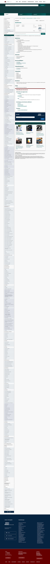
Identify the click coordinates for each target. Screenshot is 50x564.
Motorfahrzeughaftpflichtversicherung (9, 210)
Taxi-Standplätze (6, 471)
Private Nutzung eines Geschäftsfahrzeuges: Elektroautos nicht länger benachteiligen (20, 133)
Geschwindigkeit (6, 307)
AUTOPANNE (5, 340)
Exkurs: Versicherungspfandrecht (8, 245)
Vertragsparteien (6, 124)
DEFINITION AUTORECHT (7, 23)
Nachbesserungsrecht (7, 173)
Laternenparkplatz (7, 393)
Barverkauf (6, 427)
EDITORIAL (5, 19)
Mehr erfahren (39, 558)
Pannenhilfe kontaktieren (7, 344)
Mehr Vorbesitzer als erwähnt (8, 155)
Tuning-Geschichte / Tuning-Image (8, 79)
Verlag (44, 1)
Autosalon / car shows (7, 41)
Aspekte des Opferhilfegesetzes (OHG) (9, 361)
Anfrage (8, 532)
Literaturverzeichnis (6, 509)
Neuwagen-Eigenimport (7, 50)
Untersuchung (6, 160)
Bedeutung (6, 299)
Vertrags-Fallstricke (7, 97)
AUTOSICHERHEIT (6, 32)
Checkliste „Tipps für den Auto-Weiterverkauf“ (8, 495)
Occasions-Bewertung (7, 120)
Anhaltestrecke (6, 317)
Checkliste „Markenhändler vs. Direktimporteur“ (8, 492)
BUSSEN (5, 481)
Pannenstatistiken (20, 104)
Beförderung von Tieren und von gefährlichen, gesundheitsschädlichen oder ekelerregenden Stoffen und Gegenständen (9, 295)
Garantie (6, 107)
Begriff (5, 269)
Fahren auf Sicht (6, 311)
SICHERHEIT (18, 58)
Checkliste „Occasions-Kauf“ (8, 501)
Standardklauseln (7, 111)
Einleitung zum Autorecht (7, 18)
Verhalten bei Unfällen (7, 348)
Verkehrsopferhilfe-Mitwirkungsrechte (9, 362)
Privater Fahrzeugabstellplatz (8, 392)
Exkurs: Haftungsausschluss (8, 227)
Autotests (6, 40)
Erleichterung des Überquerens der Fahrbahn (8, 321)
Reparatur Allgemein (7, 369)
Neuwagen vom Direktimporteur (8, 49)
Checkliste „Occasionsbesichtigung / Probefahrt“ (8, 497)
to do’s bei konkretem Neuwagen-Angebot (9, 89)
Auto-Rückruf (6, 334)
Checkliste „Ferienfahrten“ (7, 505)
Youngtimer (6, 75)
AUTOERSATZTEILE (6, 383)
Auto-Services (6, 335)
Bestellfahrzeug (6, 57)
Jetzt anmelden (21, 557)
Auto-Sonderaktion (7, 63)
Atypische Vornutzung (7, 150)
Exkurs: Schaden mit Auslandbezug (8, 244)
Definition (6, 186)
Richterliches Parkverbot (7, 409)
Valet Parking (6, 401)
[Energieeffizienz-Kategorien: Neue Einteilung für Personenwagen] (30, 141)
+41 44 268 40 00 (9, 535)
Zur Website (8, 557)
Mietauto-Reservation (7, 450)
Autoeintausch (6, 428)
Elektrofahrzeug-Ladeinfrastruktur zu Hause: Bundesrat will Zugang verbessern (40, 146)
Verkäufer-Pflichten (7, 132)
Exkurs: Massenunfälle (7, 246)
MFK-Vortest (6, 260)
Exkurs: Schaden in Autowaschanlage (8, 339)
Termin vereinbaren (10, 538)
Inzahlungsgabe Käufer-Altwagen (8, 115)
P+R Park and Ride (7, 396)
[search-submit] (42, 5)
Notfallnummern (6, 343)
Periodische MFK (6, 256)
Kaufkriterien (6, 35)
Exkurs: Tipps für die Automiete (8, 458)
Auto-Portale (6, 54)
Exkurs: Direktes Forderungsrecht (8, 237)
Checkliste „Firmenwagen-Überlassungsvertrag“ (7, 506)
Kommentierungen (31, 1)
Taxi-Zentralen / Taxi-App (7, 472)
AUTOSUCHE (5, 84)
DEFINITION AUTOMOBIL (7, 22)
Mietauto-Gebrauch (7, 453)
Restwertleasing (6, 194)
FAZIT (5, 486)
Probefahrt (6, 277)
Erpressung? (6, 418)
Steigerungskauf (6, 141)
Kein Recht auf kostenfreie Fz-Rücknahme (9, 437)
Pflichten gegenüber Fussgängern (8, 318)
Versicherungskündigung (7, 219)
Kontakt (9, 511)
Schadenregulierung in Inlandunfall (8, 365)
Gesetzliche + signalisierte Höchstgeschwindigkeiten (7, 314)
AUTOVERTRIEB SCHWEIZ (7, 27)
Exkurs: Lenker (6, 224)
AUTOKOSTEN (5, 28)
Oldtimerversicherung (7, 218)
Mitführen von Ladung (7, 291)
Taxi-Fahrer (6, 475)
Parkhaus (6, 397)
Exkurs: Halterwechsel (7, 223)
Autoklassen (18, 52)
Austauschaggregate (7, 387)
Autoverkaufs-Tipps (7, 435)
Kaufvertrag (6, 98)
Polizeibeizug (6, 352)
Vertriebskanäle (6, 45)
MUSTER (5, 508)
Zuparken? (6, 406)
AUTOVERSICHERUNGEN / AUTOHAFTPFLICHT (7, 206)
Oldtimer (6, 76)
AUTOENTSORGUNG (6, 436)
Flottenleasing (6, 190)
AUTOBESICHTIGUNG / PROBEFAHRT (8, 85)
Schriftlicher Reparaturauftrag (8, 371)
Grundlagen (6, 270)
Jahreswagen (6, 62)
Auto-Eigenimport (6, 116)
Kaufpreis (6, 102)
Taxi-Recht (6, 467)
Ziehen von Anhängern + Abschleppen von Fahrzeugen (9, 293)
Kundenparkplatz (6, 400)
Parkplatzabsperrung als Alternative (8, 419)
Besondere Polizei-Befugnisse (8, 273)
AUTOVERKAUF (6, 422)
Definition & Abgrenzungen (7, 462)
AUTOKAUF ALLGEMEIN (6, 88)
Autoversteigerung (7, 432)
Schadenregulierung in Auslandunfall (8, 366)
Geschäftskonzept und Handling (8, 449)
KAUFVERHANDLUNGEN (6, 93)
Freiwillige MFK (6, 257)
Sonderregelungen (7, 306)
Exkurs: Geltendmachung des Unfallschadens (8, 248)
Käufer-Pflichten (6, 110)
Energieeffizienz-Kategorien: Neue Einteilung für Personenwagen (29, 146)
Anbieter (6, 204)
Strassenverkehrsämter (7, 264)
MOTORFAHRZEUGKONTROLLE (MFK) (8, 255)
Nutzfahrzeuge (6, 67)
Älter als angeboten (7, 151)
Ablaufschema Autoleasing (7, 203)
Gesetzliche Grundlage (7, 310)
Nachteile (6, 198)
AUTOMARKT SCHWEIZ (6, 26)
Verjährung (6, 357)
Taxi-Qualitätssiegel (7, 476)
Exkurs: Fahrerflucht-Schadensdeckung (9, 240)
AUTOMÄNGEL (6, 145)
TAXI (4, 466)
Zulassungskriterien (7, 283)
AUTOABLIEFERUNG (6, 265)
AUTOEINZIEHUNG (6, 480)
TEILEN (37, 20)
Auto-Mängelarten (7, 146)
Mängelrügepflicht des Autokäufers (8, 163)
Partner (40, 1)
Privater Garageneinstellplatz (8, 391)
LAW (43, 123)
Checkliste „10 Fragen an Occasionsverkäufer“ (7, 499)
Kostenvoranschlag (7, 370)
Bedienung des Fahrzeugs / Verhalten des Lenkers (9, 304)
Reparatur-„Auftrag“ (7, 379)
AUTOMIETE (19, 93)
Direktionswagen (6, 72)
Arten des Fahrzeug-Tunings (8, 80)
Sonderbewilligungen (7, 279)
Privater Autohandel (7, 53)
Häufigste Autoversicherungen (8, 209)
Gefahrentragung (7, 103)
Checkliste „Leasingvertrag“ (7, 502)
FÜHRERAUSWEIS (6, 479)
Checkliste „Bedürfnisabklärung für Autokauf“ (8, 490)
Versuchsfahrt (6, 278)
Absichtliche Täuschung (7, 177)
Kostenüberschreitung (7, 374)
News (20, 1)
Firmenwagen (6, 66)
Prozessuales (6, 182)
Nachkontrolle (6, 261)
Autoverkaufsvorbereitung (7, 423)
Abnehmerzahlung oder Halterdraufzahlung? (7, 439)
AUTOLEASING (6, 185)
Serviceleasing (6, 195)
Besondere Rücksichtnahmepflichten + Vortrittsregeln (9, 326)
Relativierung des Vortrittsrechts (8, 324)
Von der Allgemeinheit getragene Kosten (9, 31)
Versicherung (6, 282)
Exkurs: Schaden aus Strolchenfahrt (8, 241)
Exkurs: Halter (6, 222)
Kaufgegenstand (6, 101)
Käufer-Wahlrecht (7, 169)
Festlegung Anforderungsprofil (8, 36)
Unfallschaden (6, 147)
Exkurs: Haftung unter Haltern (8, 228)
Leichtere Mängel (6, 274)
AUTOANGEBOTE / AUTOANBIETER (8, 44)
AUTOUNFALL (5, 347)
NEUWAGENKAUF (6, 94)
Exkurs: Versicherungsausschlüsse (8, 231)
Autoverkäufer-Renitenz (7, 181)
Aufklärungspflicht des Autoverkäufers (9, 176)
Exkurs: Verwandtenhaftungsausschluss (9, 236)
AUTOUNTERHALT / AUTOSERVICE (8, 331)
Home (17, 1)
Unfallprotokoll (6, 353)
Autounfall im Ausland (7, 356)
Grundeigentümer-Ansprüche (8, 414)
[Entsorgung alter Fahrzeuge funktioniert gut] (30, 128)
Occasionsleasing (6, 137)
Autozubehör (6, 58)
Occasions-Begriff (6, 119)
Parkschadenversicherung (7, 214)
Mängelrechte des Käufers (7, 168)
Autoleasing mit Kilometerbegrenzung (9, 191)
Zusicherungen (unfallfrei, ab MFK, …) (9, 129)
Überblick (6, 330)
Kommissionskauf (6, 142)
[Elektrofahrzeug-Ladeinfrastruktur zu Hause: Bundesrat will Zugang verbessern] (40, 141)
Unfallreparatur (6, 375)
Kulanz (5, 378)
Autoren (36, 1)
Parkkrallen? (6, 405)
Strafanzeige (6, 413)
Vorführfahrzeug (6, 71)
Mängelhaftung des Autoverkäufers (8, 164)
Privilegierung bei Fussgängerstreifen (9, 323)
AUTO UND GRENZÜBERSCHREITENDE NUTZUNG (8, 445)
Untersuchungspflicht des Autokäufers (9, 159)
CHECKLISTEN (5, 487)
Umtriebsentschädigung (7, 415)
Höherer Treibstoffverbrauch (8, 154)
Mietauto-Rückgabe (7, 454)
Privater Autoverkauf (7, 431)
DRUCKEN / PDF (42, 20)
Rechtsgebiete (24, 1)
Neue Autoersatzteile (7, 384)
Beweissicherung (6, 410)
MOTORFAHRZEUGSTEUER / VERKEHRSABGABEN (7, 483)
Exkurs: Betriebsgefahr (7, 232)
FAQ (5, 199)
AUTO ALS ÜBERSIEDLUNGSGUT (7, 443)
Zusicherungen (6, 106)
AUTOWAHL (34, 18)
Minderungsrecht (7, 172)
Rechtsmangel (6, 167)
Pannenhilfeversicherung (7, 215)
